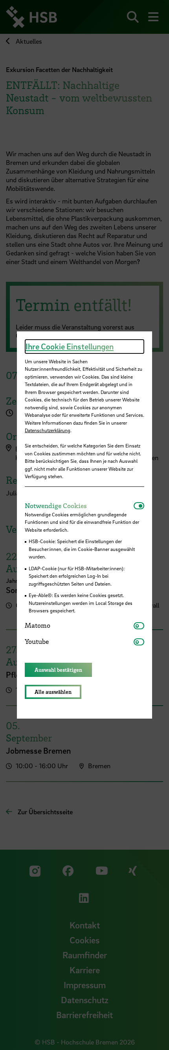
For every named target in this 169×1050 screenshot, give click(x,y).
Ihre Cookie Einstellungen (70, 346)
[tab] (79, 506)
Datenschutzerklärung (47, 430)
